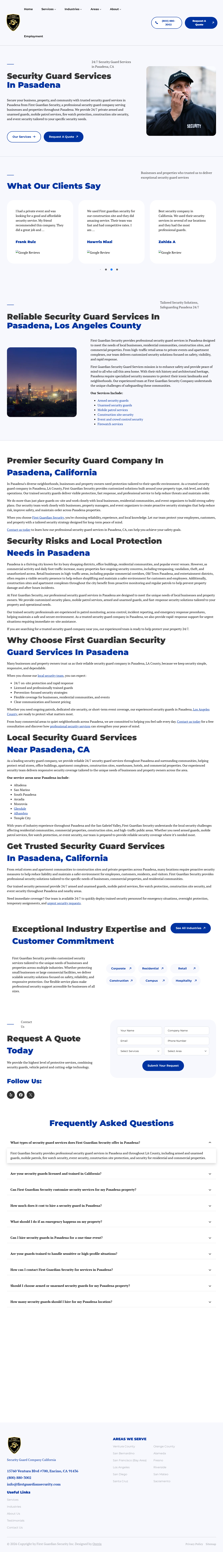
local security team (51, 675)
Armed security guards (113, 400)
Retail (182, 968)
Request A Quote (61, 136)
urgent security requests (64, 903)
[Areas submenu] (100, 9)
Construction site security (115, 414)
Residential (150, 968)
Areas (95, 9)
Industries (72, 9)
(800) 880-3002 (168, 22)
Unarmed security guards (115, 405)
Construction (119, 980)
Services (47, 9)
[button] (100, 269)
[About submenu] (120, 9)
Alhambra (21, 813)
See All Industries (188, 928)
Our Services (22, 136)
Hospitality (184, 980)
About (114, 9)
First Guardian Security (48, 517)
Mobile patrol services (113, 410)
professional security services (70, 726)
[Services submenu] (55, 9)
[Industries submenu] (81, 9)
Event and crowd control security (120, 419)
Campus (152, 980)
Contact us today (18, 530)
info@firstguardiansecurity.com (33, 1484)
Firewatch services (110, 424)
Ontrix (97, 1544)
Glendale (20, 808)
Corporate (118, 968)
